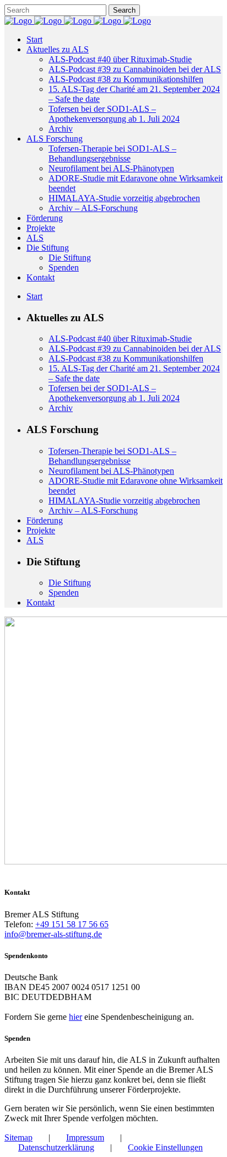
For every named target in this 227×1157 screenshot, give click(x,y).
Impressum (85, 1137)
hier (75, 1016)
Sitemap (18, 1137)
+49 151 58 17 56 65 (72, 924)
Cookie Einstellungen (165, 1147)
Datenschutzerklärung (56, 1147)
